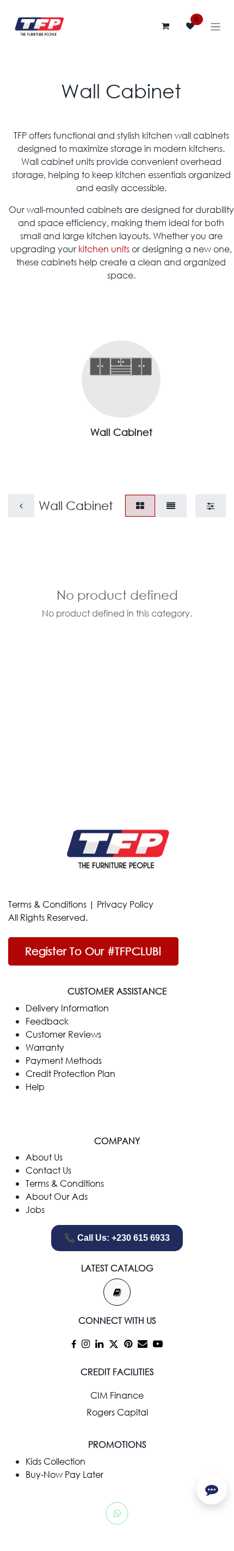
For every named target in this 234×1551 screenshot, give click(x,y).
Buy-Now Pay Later (64, 1474)
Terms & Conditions (47, 904)
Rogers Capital (117, 1412)
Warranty (45, 1047)
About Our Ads (57, 1196)
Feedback (47, 1021)
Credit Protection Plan (70, 1073)
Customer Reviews (63, 1034)
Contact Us (48, 1170)
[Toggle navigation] (215, 26)
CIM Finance (117, 1395)
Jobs (35, 1209)
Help (35, 1086)
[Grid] (140, 505)
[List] (171, 505)
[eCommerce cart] (165, 26)
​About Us (44, 1157)
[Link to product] (121, 378)
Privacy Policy (125, 904)
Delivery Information (67, 1008)
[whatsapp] (117, 1513)
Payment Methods (64, 1060)
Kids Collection (55, 1461)
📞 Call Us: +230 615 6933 (117, 1237)
